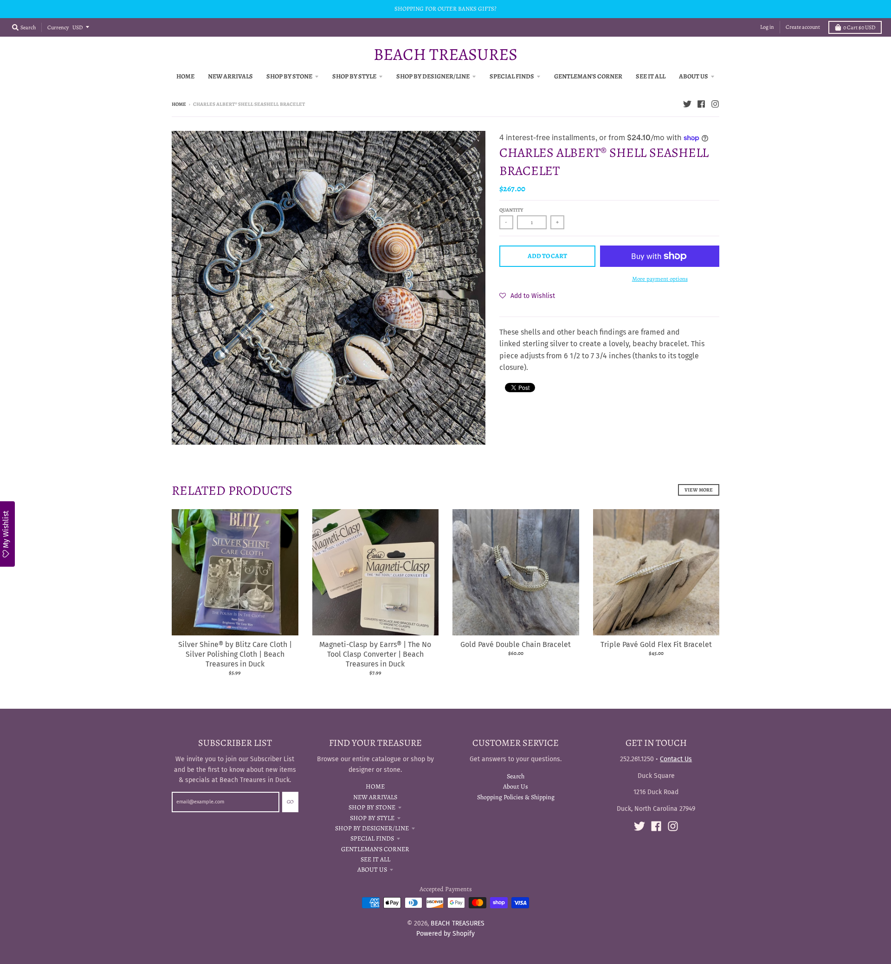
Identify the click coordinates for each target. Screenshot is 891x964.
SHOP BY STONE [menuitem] (289, 76)
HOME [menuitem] (185, 76)
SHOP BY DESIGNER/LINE (372, 828)
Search (515, 776)
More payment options (660, 279)
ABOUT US (372, 869)
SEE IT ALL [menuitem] (650, 76)
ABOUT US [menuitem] (693, 76)
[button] (527, 295)
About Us (515, 786)
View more (698, 489)
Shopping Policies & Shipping (516, 797)
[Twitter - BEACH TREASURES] (687, 104)
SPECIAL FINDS (372, 838)
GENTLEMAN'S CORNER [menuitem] (588, 76)
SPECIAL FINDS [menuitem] (512, 76)
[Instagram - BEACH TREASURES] (715, 104)
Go (290, 801)
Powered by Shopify (445, 934)
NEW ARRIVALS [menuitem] (230, 76)
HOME (375, 786)
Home (179, 104)
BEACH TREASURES (445, 54)
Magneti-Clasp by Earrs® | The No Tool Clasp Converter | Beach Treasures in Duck (375, 654)
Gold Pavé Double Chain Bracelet (515, 644)
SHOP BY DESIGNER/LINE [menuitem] (433, 76)
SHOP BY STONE (372, 807)
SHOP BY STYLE (372, 818)
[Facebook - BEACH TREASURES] (701, 104)
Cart (859, 27)
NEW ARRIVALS (375, 797)
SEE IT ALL (375, 859)
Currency (58, 27)
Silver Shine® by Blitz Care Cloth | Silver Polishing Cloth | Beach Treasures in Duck (235, 654)
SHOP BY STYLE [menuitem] (354, 76)
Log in (767, 27)
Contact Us (676, 759)
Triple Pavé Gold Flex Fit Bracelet (656, 644)
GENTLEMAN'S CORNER (375, 849)
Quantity (511, 210)
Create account (803, 27)
